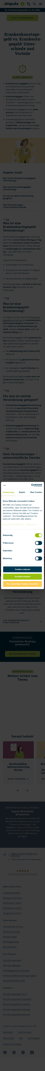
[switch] (36, 543)
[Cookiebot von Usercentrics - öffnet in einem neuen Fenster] (31, 485)
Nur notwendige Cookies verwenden (22, 584)
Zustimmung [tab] (8, 492)
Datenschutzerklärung (13, 524)
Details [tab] (22, 492)
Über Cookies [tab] (36, 492)
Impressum (31, 524)
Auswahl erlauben (22, 577)
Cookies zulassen (22, 569)
